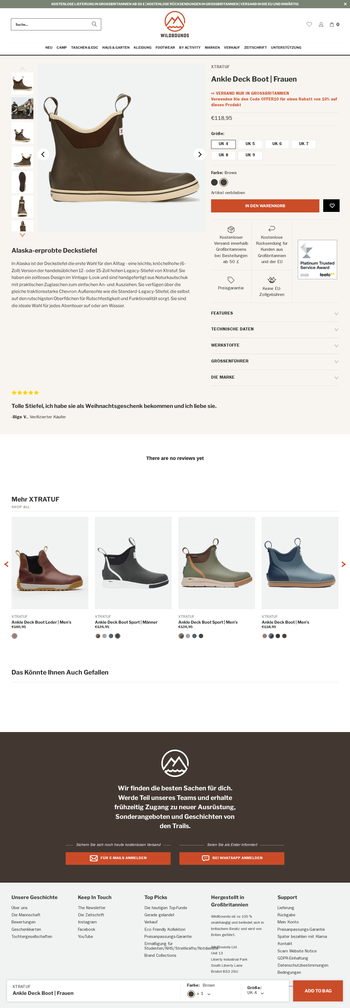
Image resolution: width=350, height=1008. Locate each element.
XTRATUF (220, 67)
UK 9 (250, 156)
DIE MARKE (223, 378)
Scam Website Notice (297, 952)
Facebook (86, 930)
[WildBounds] (175, 24)
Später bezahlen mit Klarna (302, 937)
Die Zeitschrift (91, 916)
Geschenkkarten (26, 930)
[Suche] (94, 24)
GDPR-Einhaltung (293, 959)
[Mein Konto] (321, 24)
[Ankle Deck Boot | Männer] (278, 636)
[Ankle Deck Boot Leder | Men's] (14, 636)
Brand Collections (160, 956)
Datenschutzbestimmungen (303, 966)
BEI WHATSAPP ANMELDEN (237, 858)
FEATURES (222, 314)
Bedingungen (289, 973)
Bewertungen (23, 923)
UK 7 (303, 144)
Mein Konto (288, 923)
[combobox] (56, 24)
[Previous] (43, 154)
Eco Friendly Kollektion (164, 930)
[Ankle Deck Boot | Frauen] (214, 182)
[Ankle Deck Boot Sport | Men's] (98, 636)
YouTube (85, 937)
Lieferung (286, 908)
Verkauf (151, 923)
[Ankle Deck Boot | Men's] (271, 636)
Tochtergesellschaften (31, 937)
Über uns (19, 908)
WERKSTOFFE (225, 346)
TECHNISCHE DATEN (232, 329)
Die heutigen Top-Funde (165, 908)
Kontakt (285, 944)
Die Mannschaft (25, 916)
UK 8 (223, 156)
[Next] (200, 154)
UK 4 (223, 144)
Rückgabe (286, 916)
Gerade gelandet (159, 916)
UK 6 (277, 144)
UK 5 (250, 144)
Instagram (87, 923)
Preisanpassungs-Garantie (168, 937)
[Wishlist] (309, 24)
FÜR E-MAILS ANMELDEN (124, 858)
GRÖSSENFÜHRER (230, 361)
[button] (62, 48)
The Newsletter (92, 908)
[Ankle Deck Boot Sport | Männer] (118, 636)
